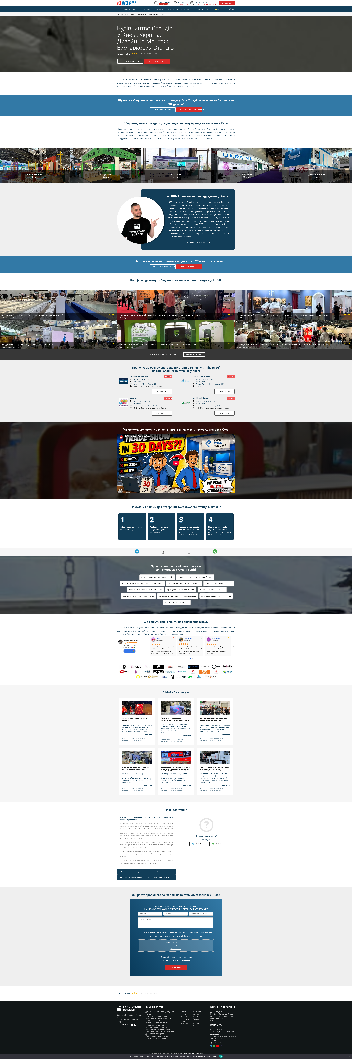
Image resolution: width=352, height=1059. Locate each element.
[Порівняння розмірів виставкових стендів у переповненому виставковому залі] (137, 757)
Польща (184, 1014)
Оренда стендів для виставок (156, 1038)
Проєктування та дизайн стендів (158, 1029)
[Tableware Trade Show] (124, 380)
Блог (212, 1020)
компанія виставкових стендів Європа (195, 577)
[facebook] (132, 1025)
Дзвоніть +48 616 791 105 (162, 109)
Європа (184, 1012)
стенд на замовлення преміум (219, 583)
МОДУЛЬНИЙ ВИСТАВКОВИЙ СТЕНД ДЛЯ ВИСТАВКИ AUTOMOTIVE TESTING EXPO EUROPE (161, 315)
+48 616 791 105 (183, 4)
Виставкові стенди (125, 9)
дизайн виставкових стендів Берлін (184, 583)
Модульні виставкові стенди (156, 1016)
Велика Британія (184, 1022)
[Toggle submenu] (138, 9)
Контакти (185, 9)
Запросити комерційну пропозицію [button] (190, 109)
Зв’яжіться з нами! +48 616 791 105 (198, 242)
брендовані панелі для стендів (180, 590)
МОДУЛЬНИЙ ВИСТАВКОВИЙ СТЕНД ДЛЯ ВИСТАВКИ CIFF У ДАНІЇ (32, 315)
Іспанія (196, 1014)
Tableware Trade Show (139, 376)
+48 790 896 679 (216, 1041)
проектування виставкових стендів (157, 577)
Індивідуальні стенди (218, 1018)
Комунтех (134, 398)
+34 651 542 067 (216, 1043)
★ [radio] (132, 53)
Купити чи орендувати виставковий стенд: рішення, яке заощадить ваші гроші (176, 720)
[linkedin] (135, 1025)
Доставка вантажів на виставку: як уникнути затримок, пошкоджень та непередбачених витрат (215, 771)
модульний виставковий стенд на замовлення (142, 583)
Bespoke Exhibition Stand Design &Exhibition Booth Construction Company (129, 1018)
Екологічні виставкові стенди (156, 1023)
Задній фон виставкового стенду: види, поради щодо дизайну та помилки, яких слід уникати (176, 769)
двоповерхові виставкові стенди (216, 596)
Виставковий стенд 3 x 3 (154, 1025)
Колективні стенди (152, 1020)
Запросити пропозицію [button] (157, 61)
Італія (195, 1016)
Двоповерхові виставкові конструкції (159, 1018)
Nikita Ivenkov (216, 638)
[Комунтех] (124, 402)
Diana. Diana (188, 638)
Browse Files (176, 948)
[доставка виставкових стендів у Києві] (215, 757)
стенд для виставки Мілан (177, 602)
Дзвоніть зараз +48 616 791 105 (164, 266)
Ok (221, 1056)
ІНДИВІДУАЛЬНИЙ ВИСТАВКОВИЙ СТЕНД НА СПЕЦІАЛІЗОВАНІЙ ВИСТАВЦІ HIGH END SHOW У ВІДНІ (282, 315)
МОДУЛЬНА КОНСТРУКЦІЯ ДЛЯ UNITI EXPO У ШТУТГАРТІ (28, 345)
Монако (184, 1026)
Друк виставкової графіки (155, 1034)
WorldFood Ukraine (200, 398)
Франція (184, 1016)
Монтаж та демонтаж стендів (156, 1036)
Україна (196, 1019)
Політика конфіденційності (155, 1053)
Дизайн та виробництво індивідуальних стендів (160, 1013)
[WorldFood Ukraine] (187, 402)
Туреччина (185, 1019)
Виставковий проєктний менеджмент (159, 1031)
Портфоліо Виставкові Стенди (221, 1014)
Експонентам (202, 9)
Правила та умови (168, 1053)
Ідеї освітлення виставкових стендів (135, 719)
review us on (128, 651)
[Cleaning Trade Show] (187, 380)
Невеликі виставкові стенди (156, 1027)
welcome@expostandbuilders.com (205, 4)
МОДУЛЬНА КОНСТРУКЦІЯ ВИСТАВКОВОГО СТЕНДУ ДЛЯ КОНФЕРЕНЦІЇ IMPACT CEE (158, 345)
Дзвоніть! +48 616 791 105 (130, 61)
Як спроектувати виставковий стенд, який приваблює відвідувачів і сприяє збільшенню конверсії (213, 722)
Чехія (195, 1026)
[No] (350, 1056)
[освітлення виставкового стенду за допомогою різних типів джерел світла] (137, 708)
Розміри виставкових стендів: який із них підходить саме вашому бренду (135, 769)
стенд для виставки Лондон (212, 590)
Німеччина (197, 1012)
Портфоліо (173, 9)
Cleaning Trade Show (201, 376)
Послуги (158, 9)
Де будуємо (146, 9)
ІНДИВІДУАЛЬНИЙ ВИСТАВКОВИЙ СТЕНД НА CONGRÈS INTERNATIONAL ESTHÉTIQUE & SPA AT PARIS (282, 345)
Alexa (158, 638)
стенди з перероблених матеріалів (138, 596)
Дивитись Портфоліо (194, 354)
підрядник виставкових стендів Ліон (145, 590)
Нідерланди (197, 1023)
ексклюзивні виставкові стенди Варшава (177, 596)
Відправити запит (227, 3)
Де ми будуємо (216, 1012)
